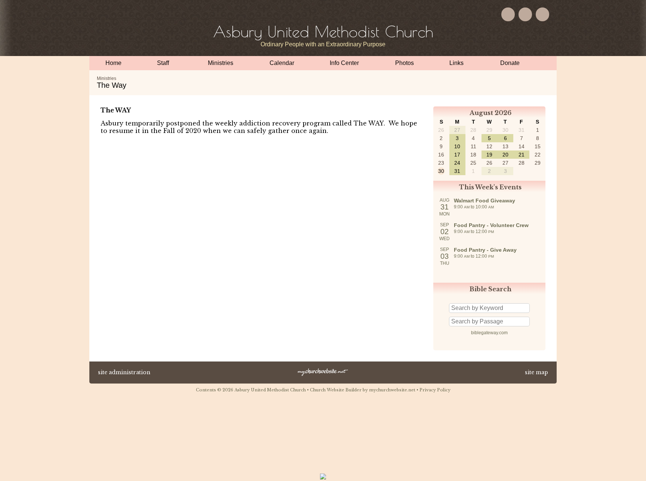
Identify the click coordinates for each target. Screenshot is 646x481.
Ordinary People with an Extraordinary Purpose (323, 44)
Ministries (106, 78)
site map (536, 372)
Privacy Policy (434, 389)
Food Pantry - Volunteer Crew (491, 225)
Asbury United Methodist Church (323, 31)
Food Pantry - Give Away (485, 250)
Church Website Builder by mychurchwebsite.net (362, 389)
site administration (124, 372)
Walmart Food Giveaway (484, 201)
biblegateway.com (489, 332)
